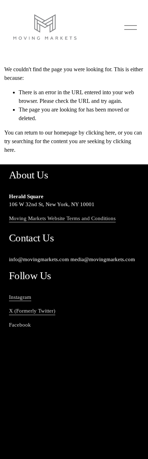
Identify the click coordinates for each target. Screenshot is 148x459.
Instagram (20, 297)
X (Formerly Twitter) (32, 311)
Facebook (20, 325)
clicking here (100, 132)
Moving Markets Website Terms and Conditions (62, 218)
